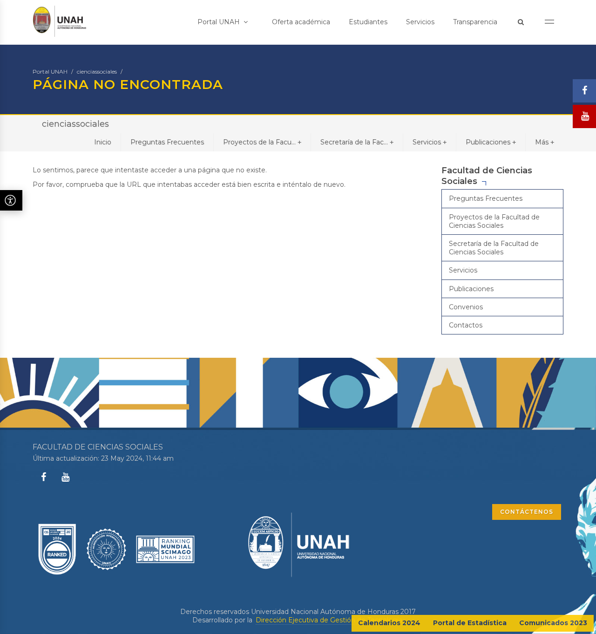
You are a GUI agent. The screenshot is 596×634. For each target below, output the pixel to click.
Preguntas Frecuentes (167, 142)
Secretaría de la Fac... (356, 142)
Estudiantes (368, 22)
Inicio (102, 142)
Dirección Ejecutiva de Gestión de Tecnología (329, 620)
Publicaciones (491, 142)
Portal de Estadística (470, 623)
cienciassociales (97, 71)
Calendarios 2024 (389, 623)
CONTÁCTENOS (526, 511)
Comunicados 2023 (553, 623)
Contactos (465, 325)
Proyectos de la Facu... (262, 142)
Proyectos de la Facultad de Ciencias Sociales (494, 221)
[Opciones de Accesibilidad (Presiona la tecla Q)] (11, 200)
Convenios (466, 307)
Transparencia (475, 22)
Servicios (420, 22)
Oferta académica (301, 22)
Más (544, 142)
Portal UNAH (219, 22)
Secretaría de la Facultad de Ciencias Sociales (494, 247)
